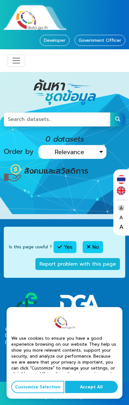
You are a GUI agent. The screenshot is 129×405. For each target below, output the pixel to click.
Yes (67, 247)
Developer (54, 40)
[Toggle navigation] (16, 60)
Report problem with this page (77, 264)
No (94, 247)
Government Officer (100, 40)
